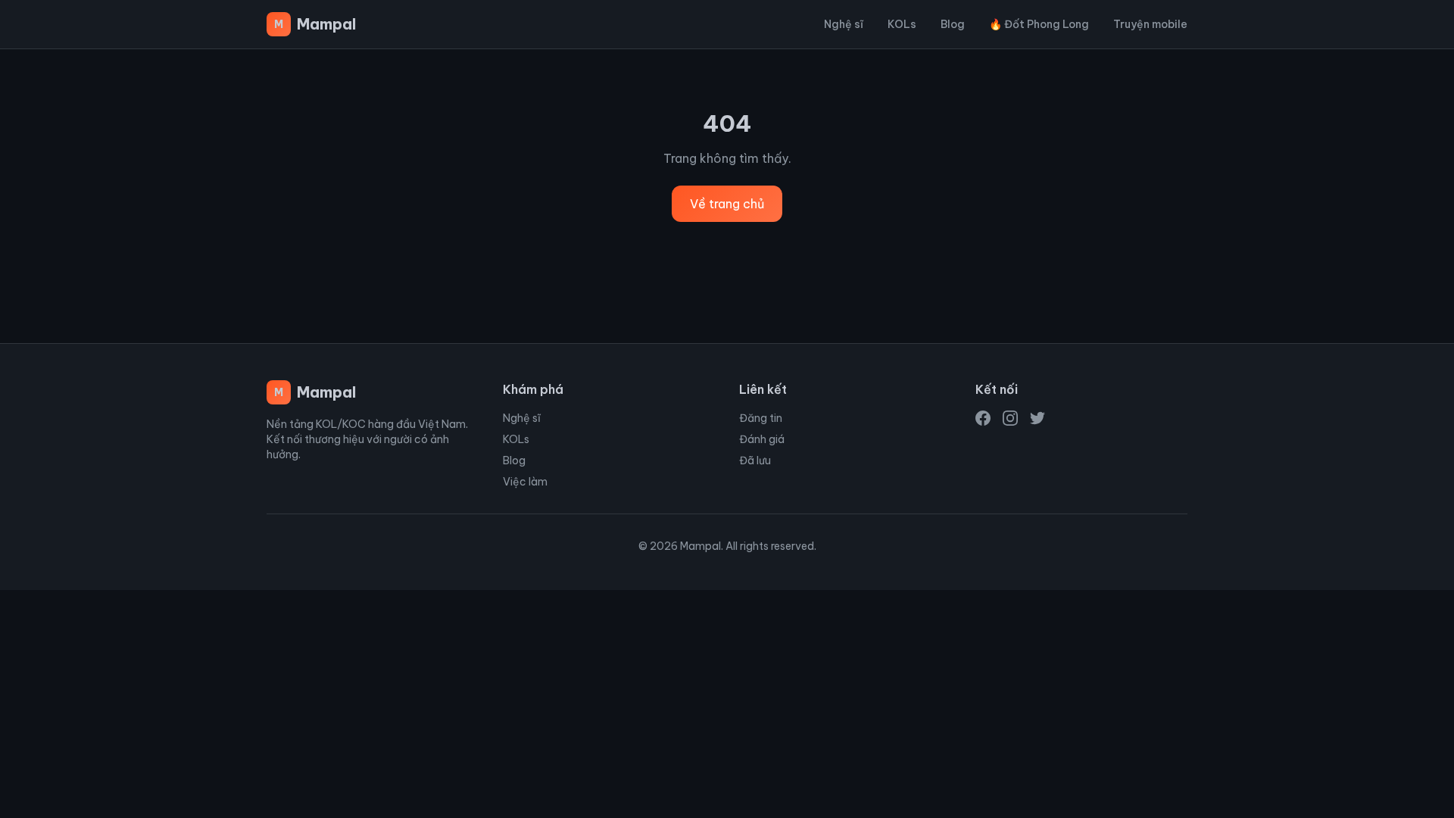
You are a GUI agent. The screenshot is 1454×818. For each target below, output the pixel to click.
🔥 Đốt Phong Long (1039, 24)
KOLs (902, 24)
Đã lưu (755, 460)
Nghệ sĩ (843, 24)
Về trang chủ (727, 203)
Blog (953, 24)
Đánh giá (762, 439)
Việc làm (525, 482)
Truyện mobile (1150, 24)
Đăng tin (760, 418)
